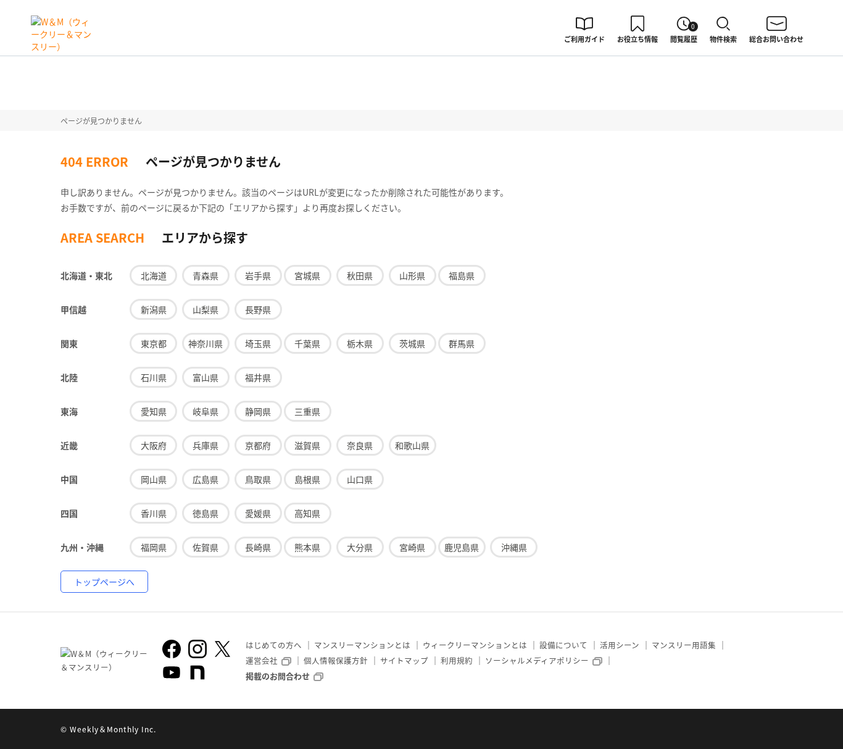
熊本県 (307, 547)
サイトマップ (404, 660)
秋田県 (360, 275)
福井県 (258, 377)
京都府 (258, 445)
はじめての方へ (274, 645)
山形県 (412, 275)
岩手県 (258, 275)
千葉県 (307, 343)
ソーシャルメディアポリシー (537, 660)
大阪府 (154, 445)
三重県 (307, 411)
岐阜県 (205, 411)
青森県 (205, 275)
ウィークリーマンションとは (475, 645)
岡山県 (154, 479)
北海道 (154, 275)
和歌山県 (412, 445)
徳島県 (205, 513)
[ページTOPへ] (773, 730)
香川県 (154, 513)
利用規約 (457, 660)
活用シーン (619, 645)
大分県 (360, 547)
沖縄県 (514, 547)
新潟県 (154, 309)
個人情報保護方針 (336, 660)
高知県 (307, 513)
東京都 (154, 343)
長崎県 (258, 547)
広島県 (205, 479)
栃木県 (360, 343)
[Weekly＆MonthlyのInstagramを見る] (197, 649)
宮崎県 (412, 547)
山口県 (360, 479)
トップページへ (104, 581)
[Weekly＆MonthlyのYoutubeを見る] (171, 672)
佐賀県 (205, 547)
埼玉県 (258, 343)
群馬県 (462, 343)
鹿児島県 (461, 547)
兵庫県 (205, 445)
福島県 (462, 275)
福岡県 (154, 547)
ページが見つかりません (101, 120)
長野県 (258, 309)
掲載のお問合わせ (278, 676)
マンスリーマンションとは (362, 645)
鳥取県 (258, 479)
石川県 (154, 377)
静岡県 (258, 411)
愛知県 (154, 411)
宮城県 (307, 275)
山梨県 (205, 309)
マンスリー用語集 (684, 645)
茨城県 (412, 343)
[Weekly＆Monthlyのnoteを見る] (197, 672)
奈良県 (360, 445)
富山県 (205, 377)
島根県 (307, 479)
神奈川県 (205, 343)
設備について (563, 645)
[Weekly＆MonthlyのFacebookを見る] (171, 649)
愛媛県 (258, 513)
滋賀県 (307, 445)
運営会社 (262, 660)
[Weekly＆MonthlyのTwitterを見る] (222, 649)
